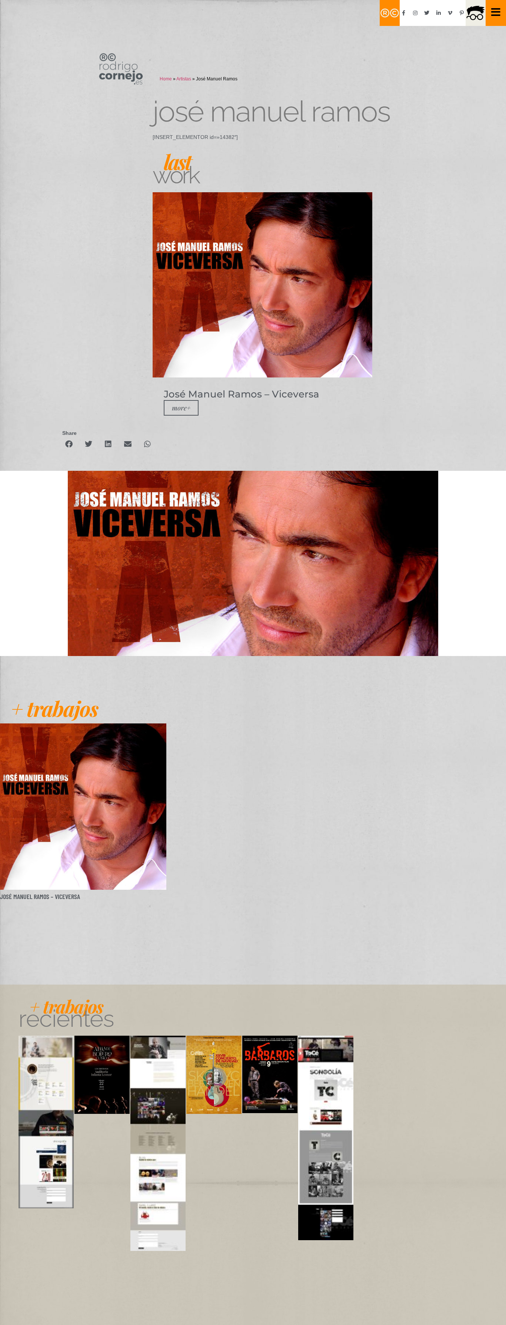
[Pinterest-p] (461, 13)
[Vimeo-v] (450, 13)
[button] (68, 444)
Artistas (183, 78)
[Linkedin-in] (438, 13)
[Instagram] (415, 13)
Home (166, 78)
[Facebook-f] (404, 13)
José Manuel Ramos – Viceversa (40, 896)
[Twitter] (427, 13)
